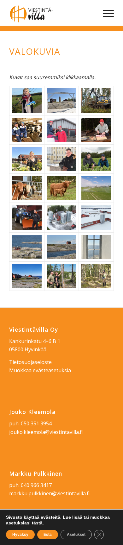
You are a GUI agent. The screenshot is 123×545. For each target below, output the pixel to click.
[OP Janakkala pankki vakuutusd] (61, 158)
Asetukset (76, 534)
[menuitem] (105, 13)
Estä (48, 534)
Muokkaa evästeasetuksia (40, 370)
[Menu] (105, 13)
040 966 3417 (36, 485)
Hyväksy (20, 534)
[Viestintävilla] (51, 13)
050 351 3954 (36, 423)
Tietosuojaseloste (30, 362)
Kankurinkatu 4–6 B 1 (34, 341)
